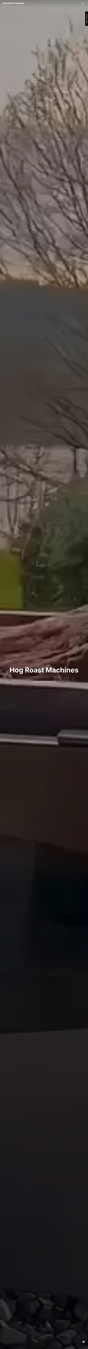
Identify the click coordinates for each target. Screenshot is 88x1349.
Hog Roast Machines (13, 3)
